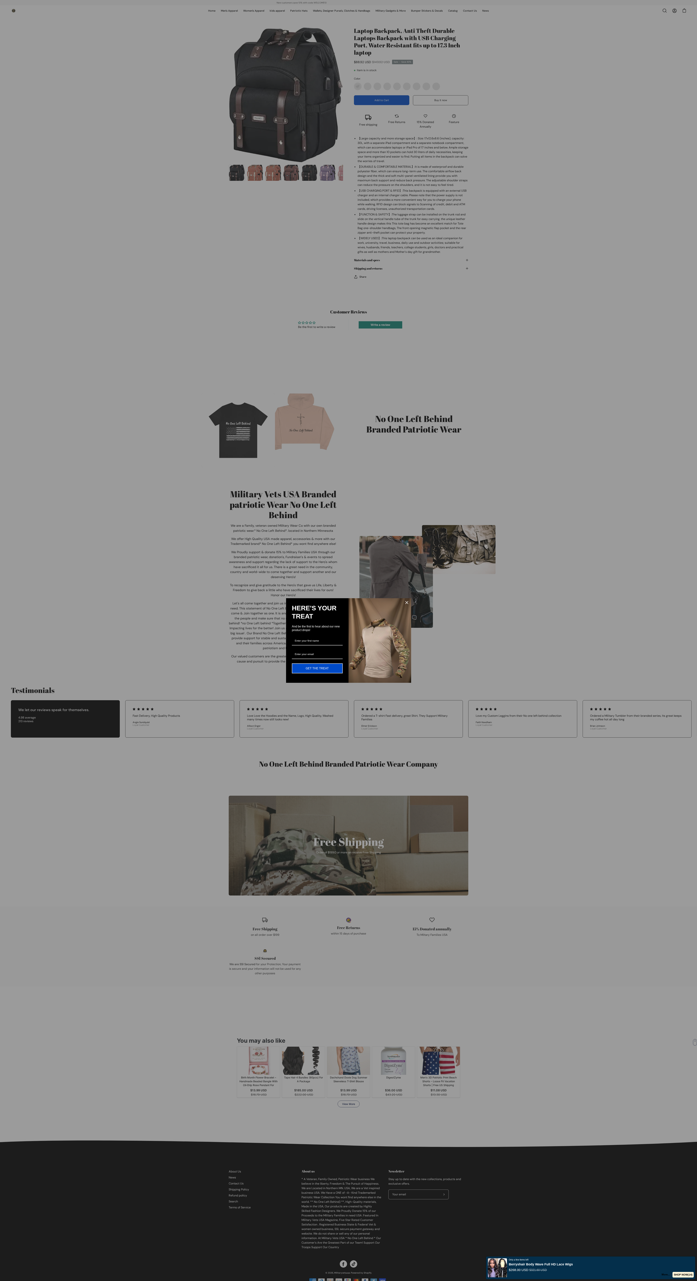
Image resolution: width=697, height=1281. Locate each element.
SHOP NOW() (683, 1274)
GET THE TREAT (317, 668)
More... (667, 1274)
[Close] (406, 602)
